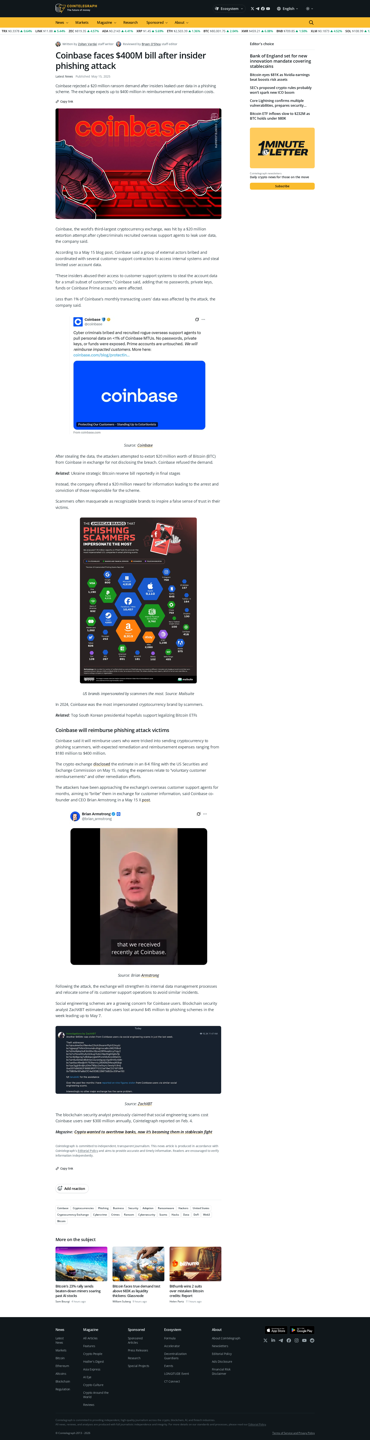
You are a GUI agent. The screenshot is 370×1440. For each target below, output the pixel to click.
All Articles (90, 1338)
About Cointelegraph (226, 1338)
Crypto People (92, 1354)
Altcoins (61, 1374)
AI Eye (87, 1377)
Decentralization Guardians (175, 1356)
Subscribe (282, 186)
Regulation (63, 1389)
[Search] (311, 22)
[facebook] (288, 1341)
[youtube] (304, 1341)
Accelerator (172, 1346)
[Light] (309, 9)
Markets (81, 22)
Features (89, 1346)
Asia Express (91, 1369)
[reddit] (312, 1341)
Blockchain (63, 1381)
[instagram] (296, 1341)
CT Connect (172, 1381)
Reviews (88, 1405)
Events (168, 1366)
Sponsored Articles (135, 1340)
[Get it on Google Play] (302, 1330)
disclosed (101, 764)
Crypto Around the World (96, 1395)
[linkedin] (273, 1341)
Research (130, 22)
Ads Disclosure (222, 1361)
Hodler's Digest (93, 1361)
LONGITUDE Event (176, 1374)
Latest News (64, 76)
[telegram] (281, 1341)
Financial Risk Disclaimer (221, 1371)
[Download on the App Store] (276, 1330)
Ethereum (62, 1366)
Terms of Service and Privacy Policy (293, 1433)
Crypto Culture (93, 1385)
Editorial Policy (88, 1151)
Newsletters (220, 1346)
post (146, 799)
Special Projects (138, 1366)
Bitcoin (60, 1358)
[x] (265, 1341)
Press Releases (138, 1350)
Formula (170, 1338)
